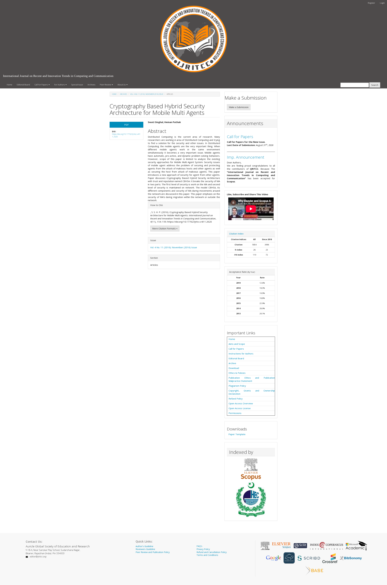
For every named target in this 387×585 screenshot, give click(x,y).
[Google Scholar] (273, 557)
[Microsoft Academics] (356, 545)
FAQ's (199, 546)
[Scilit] (300, 545)
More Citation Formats (164, 228)
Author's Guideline (144, 546)
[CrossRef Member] (330, 557)
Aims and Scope (237, 343)
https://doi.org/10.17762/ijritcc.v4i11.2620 (126, 135)
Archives (91, 84)
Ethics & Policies (237, 372)
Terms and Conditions (207, 555)
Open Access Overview (241, 403)
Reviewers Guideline (145, 549)
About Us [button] (121, 84)
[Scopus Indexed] (251, 469)
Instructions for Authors (241, 353)
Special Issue (77, 84)
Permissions (235, 413)
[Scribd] (308, 557)
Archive (232, 363)
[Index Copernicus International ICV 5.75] (326, 545)
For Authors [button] (59, 84)
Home (9, 84)
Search (374, 84)
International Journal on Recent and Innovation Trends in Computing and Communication (58, 76)
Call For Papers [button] (41, 84)
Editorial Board (23, 84)
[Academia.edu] (289, 557)
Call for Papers (240, 136)
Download (234, 368)
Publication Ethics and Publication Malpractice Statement (252, 379)
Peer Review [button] (105, 84)
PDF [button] (126, 124)
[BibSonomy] (351, 557)
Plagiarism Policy (237, 385)
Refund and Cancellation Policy (212, 552)
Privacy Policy (203, 549)
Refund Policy (236, 398)
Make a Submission (239, 107)
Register (371, 3)
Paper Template (237, 434)
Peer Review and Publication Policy (153, 552)
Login (382, 3)
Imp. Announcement (245, 157)
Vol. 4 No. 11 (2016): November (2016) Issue (146, 94)
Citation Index (236, 233)
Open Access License (240, 408)
